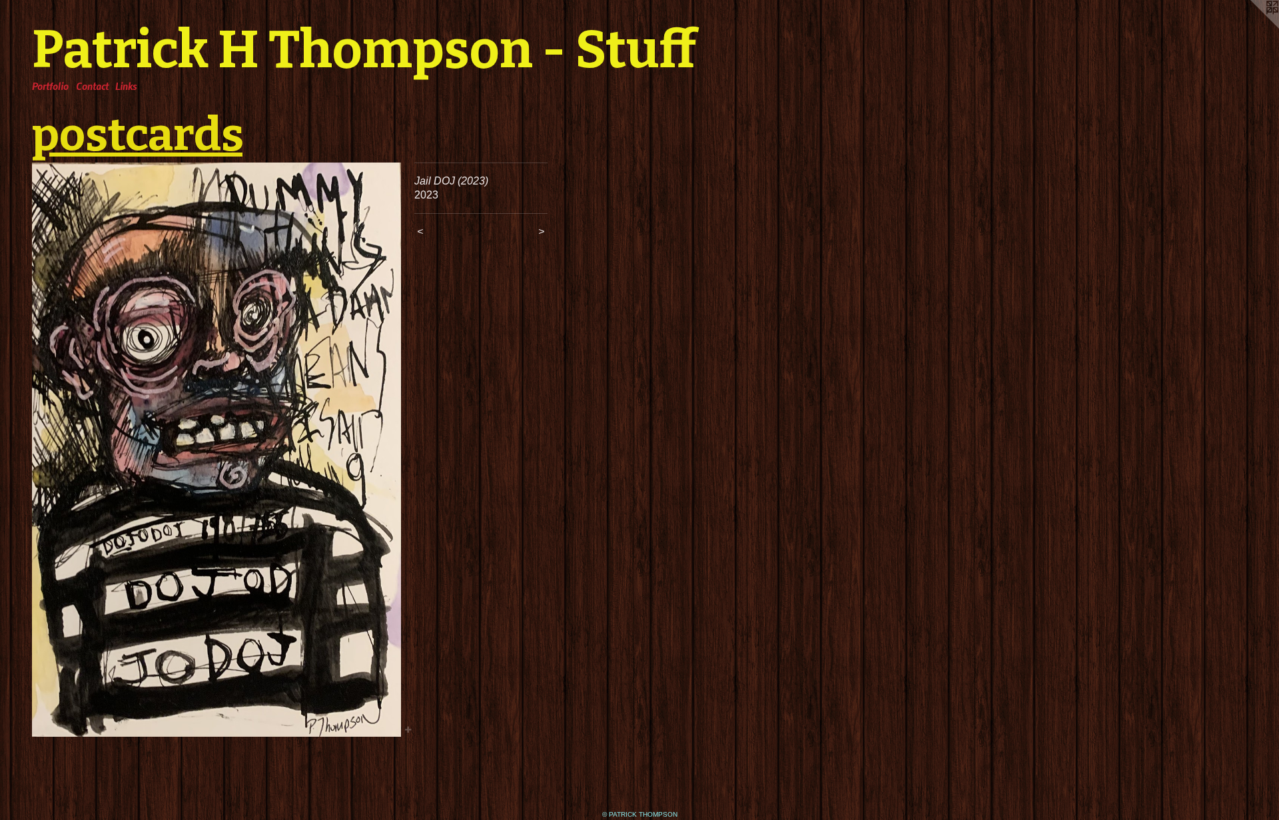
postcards (137, 134)
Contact (92, 86)
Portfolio (50, 86)
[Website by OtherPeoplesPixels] (1252, 26)
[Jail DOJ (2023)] (216, 450)
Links (126, 86)
